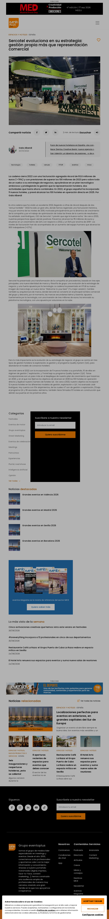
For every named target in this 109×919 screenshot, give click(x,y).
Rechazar (92, 908)
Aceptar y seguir (92, 901)
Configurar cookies (92, 914)
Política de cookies (46, 910)
